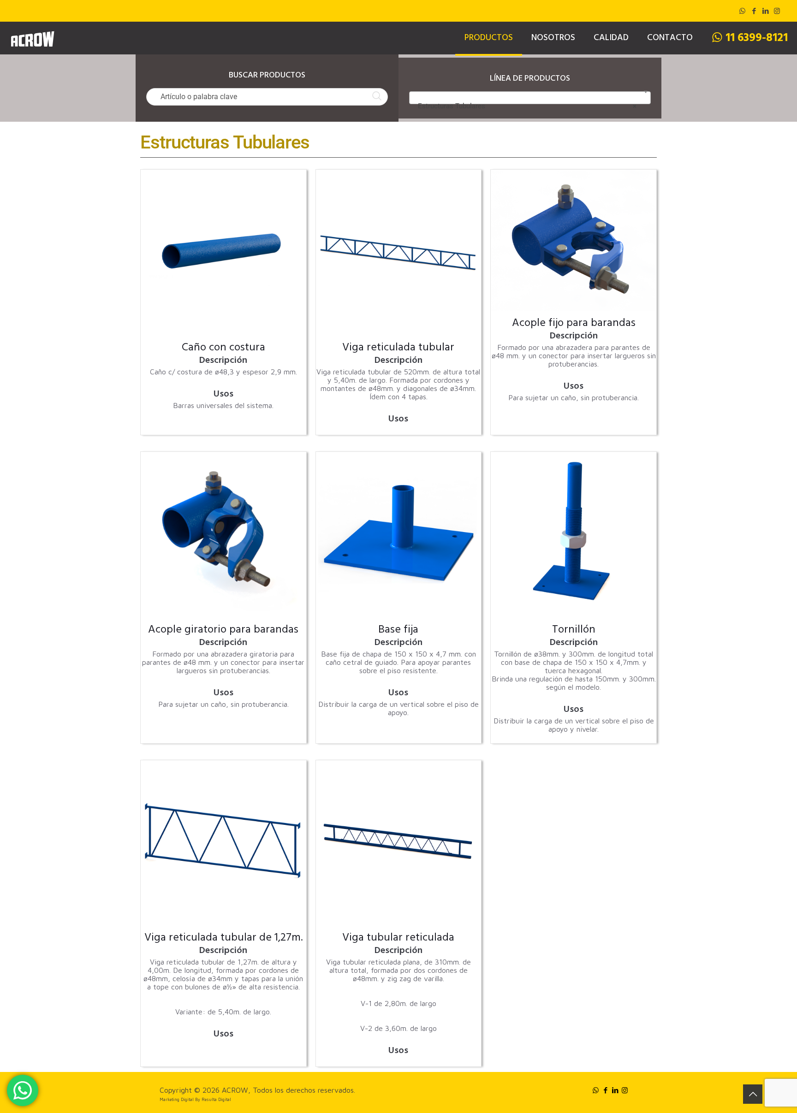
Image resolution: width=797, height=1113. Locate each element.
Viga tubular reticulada (398, 938)
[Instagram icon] (776, 11)
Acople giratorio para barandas (223, 630)
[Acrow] (32, 38)
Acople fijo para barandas (574, 324)
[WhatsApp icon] (742, 11)
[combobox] (530, 97)
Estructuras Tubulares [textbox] (527, 106)
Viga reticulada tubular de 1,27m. (223, 938)
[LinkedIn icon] (765, 11)
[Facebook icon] (753, 11)
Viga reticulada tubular (398, 348)
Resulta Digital (216, 1099)
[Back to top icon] (752, 1094)
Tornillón (573, 630)
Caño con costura (223, 348)
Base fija (398, 630)
